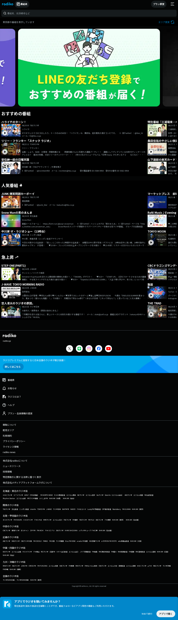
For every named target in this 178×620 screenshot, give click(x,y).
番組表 (24, 4)
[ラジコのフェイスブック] (98, 349)
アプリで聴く (166, 614)
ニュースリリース (12, 466)
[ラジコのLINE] (79, 349)
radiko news (9, 452)
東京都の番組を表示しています (18, 22)
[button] (166, 22)
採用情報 (7, 471)
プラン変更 (158, 4)
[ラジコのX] (69, 349)
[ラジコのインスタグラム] (89, 348)
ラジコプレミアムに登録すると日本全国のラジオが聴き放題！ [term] (34, 360)
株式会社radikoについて (15, 460)
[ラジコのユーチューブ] (108, 349)
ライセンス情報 (11, 446)
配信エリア (8, 430)
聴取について (9, 424)
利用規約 (7, 435)
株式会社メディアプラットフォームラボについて (27, 482)
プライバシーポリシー (14, 441)
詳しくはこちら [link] (13, 366)
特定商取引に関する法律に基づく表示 (22, 477)
